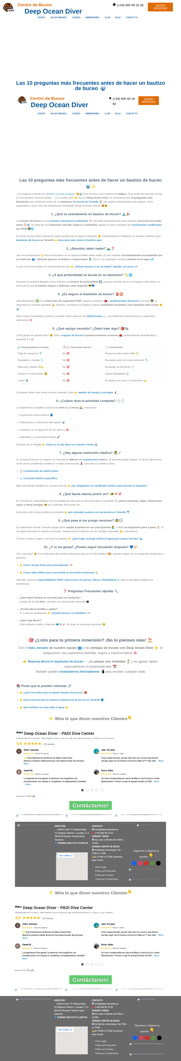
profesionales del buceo (124, 300)
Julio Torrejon (108, 750)
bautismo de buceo (28, 240)
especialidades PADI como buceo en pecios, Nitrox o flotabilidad (77, 579)
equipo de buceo (72, 335)
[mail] (158, 863)
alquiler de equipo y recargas (95, 392)
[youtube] (146, 863)
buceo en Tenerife (87, 201)
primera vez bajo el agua (60, 193)
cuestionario (90, 459)
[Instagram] (140, 863)
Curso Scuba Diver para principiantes (46, 565)
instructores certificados (147, 224)
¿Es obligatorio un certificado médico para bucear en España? (109, 485)
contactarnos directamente (79, 671)
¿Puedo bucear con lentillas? (69, 613)
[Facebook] (134, 863)
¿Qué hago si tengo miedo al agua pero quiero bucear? (105, 538)
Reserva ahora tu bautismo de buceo (55, 661)
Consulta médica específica (40, 478)
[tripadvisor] (152, 863)
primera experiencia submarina (69, 220)
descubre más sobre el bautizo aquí (80, 240)
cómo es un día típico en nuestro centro (70, 444)
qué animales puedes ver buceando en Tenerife (97, 512)
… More (160, 761)
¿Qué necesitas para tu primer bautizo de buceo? (53, 692)
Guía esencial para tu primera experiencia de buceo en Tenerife (61, 699)
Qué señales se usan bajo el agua (43, 707)
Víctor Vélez (107, 770)
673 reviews (49, 744)
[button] (19, 814)
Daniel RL (28, 770)
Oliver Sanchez (31, 750)
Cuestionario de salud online (40, 471)
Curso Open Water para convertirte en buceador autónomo (59, 572)
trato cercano (38, 648)
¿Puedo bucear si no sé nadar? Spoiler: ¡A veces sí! (105, 266)
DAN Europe (94, 316)
